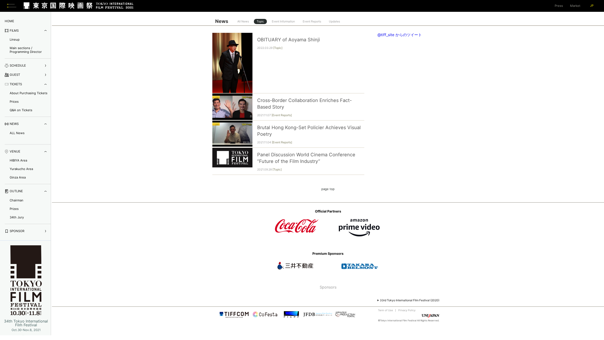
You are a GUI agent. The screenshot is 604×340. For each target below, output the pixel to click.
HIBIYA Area (18, 160)
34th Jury (17, 217)
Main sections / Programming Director (26, 50)
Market (575, 6)
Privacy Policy (406, 310)
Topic (260, 21)
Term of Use (385, 310)
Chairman (16, 200)
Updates (334, 21)
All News (243, 21)
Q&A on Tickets (21, 110)
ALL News (17, 133)
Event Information (283, 21)
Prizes (14, 209)
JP (592, 5)
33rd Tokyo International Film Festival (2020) (409, 300)
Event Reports (312, 21)
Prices (14, 101)
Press (559, 6)
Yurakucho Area (21, 169)
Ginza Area (18, 177)
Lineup (15, 39)
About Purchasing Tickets (28, 93)
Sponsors (328, 287)
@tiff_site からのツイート (400, 34)
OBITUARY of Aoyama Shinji (288, 39)
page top (328, 189)
